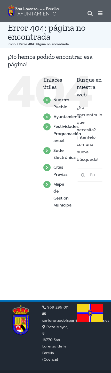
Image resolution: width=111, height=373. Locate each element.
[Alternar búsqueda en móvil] (90, 13)
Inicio (12, 44)
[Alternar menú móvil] (100, 13)
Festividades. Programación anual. (67, 133)
